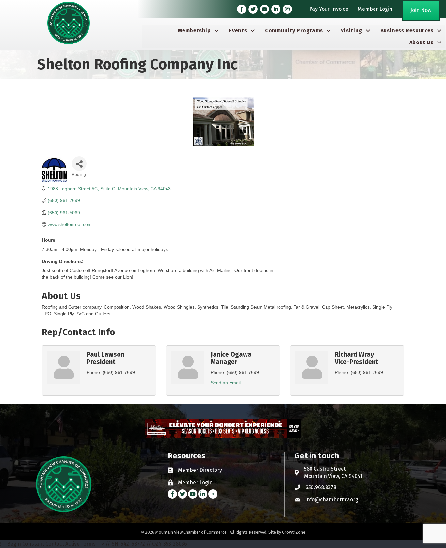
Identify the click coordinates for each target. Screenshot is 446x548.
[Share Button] (79, 163)
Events (238, 30)
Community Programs (294, 30)
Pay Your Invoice (328, 9)
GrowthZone (293, 532)
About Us (421, 42)
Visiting (351, 30)
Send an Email (226, 382)
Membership (194, 30)
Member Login (375, 9)
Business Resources (407, 30)
